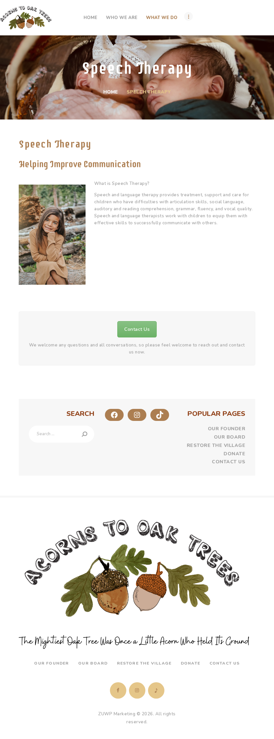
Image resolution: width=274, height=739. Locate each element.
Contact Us (137, 329)
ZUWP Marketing (116, 714)
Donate (234, 454)
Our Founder (227, 429)
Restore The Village (216, 445)
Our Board (230, 437)
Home (110, 92)
